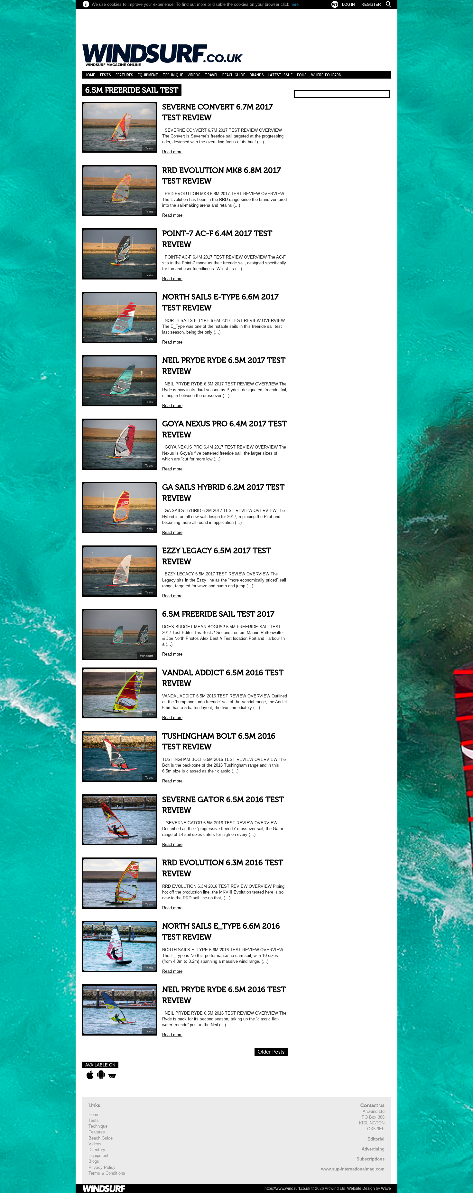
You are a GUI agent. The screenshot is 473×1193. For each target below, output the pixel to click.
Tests (105, 74)
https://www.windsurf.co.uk (287, 1188)
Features (124, 74)
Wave (386, 1188)
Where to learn (326, 74)
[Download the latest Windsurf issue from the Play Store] (101, 1075)
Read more (172, 151)
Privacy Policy (102, 1167)
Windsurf (146, 656)
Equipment (148, 74)
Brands (257, 74)
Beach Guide (233, 74)
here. (295, 4)
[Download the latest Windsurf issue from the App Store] (90, 1075)
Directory (96, 1149)
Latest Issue (280, 74)
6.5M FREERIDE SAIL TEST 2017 (218, 614)
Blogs (93, 1161)
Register (371, 4)
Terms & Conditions (106, 1173)
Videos (194, 74)
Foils (302, 74)
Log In (348, 4)
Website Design (361, 1188)
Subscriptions (371, 1159)
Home (90, 74)
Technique (173, 74)
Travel (211, 74)
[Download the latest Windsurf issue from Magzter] (112, 1075)
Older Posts (271, 1052)
